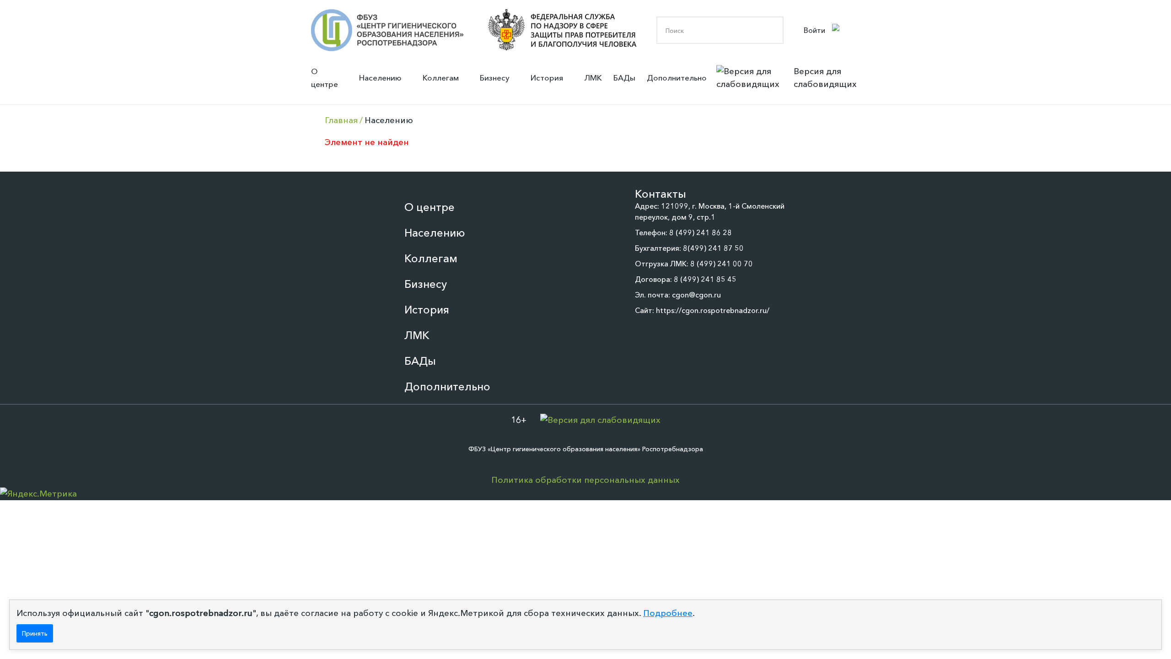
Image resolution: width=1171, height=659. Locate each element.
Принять (35, 633)
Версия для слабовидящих (825, 77)
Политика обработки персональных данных (585, 480)
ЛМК (593, 77)
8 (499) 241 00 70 (721, 263)
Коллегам (441, 77)
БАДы (624, 77)
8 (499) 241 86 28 (700, 232)
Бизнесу (495, 77)
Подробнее (668, 613)
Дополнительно (677, 77)
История (547, 77)
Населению (380, 77)
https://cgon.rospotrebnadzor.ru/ (712, 310)
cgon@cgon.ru (696, 294)
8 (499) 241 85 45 (705, 279)
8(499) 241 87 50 (713, 248)
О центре (324, 77)
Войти (814, 30)
